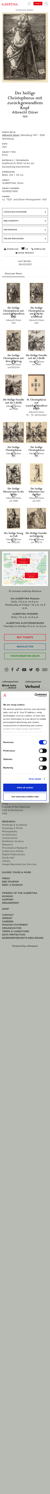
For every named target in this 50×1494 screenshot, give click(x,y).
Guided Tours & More (16, 872)
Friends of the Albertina (16, 807)
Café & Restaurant (12, 810)
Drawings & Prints (12, 828)
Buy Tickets (25, 637)
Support (8, 899)
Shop (5, 803)
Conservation (10, 838)
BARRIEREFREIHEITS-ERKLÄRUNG (22, 938)
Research (8, 821)
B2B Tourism (10, 881)
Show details (35, 779)
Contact (8, 915)
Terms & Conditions (15, 931)
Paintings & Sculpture (14, 825)
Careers (7, 921)
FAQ (4, 813)
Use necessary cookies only (25, 796)
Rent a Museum (12, 885)
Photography (9, 831)
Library (6, 861)
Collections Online (24, 10)
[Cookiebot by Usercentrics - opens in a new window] (35, 695)
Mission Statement (15, 925)
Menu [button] (46, 3)
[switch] (43, 751)
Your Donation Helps (25, 656)
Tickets (38, 3)
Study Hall (8, 857)
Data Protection (13, 934)
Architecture (9, 834)
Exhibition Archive (13, 841)
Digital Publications (13, 854)
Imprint (7, 918)
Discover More (13, 273)
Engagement (10, 903)
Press (6, 878)
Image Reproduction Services (19, 864)
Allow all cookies (25, 787)
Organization (11, 928)
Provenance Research (14, 848)
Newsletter (25, 646)
